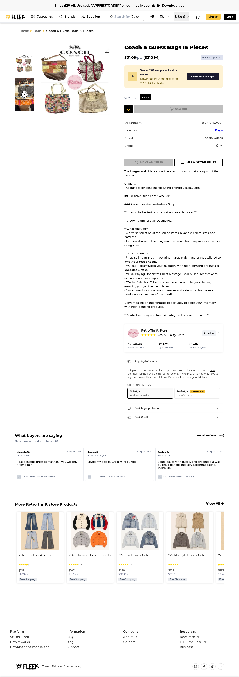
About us (130, 637)
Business (186, 647)
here (212, 370)
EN (161, 17)
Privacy (57, 666)
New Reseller (190, 637)
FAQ (70, 637)
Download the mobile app (29, 647)
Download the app (203, 76)
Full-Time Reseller (193, 642)
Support (73, 647)
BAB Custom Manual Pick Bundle (39, 477)
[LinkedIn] (221, 666)
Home (24, 31)
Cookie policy (72, 666)
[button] (173, 361)
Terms (46, 666)
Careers (129, 642)
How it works (20, 642)
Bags (37, 31)
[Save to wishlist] (128, 109)
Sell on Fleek (19, 637)
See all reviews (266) (210, 435)
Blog (70, 642)
